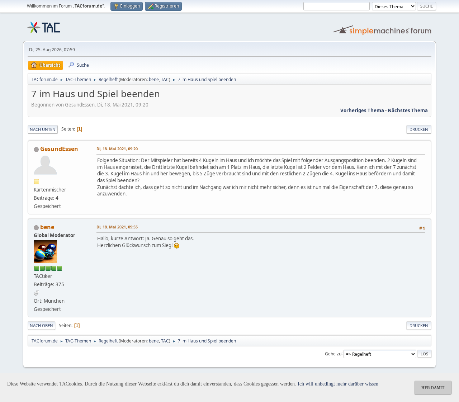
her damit (432, 388)
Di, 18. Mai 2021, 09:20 (117, 148)
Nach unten (43, 129)
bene (154, 79)
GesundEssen (59, 149)
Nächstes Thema (408, 110)
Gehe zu (333, 353)
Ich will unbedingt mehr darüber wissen (338, 384)
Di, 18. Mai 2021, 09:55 (117, 227)
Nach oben (41, 325)
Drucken (419, 129)
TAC (165, 79)
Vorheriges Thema (362, 110)
